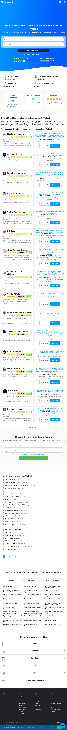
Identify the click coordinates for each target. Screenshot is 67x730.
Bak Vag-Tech (9, 521)
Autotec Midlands (10, 507)
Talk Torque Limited (15, 193)
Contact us (5, 701)
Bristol (36, 703)
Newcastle (37, 705)
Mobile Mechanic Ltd (16, 134)
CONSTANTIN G (9, 535)
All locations (38, 709)
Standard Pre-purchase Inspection (54, 300)
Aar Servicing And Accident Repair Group (16, 485)
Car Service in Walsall (30, 586)
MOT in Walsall (7, 586)
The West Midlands (23, 115)
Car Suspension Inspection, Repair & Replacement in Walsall (33, 612)
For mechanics (22, 705)
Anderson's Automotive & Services (15, 491)
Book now (55, 145)
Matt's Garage (14, 390)
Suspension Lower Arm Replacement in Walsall (10, 612)
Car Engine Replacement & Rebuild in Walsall (52, 586)
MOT (34, 665)
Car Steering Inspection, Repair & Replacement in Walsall (53, 603)
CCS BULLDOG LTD (10, 527)
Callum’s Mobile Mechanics (12, 541)
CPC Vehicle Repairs (11, 538)
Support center (6, 699)
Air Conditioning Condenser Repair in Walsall (11, 591)
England (16, 115)
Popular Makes (30, 580)
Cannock (47, 374)
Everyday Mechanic (15, 409)
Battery (52, 707)
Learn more (40, 727)
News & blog (22, 699)
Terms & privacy (23, 713)
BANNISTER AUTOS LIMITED (13, 518)
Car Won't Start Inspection (55, 356)
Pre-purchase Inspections (34, 680)
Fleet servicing (22, 703)
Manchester (38, 699)
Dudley (48, 336)
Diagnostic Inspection (55, 141)
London (37, 696)
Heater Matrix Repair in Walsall (12, 594)
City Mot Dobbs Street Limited (13, 546)
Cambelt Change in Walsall (11, 603)
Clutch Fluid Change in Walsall (32, 620)
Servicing (34, 658)
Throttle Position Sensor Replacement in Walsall (31, 591)
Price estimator (22, 709)
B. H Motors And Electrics (18, 331)
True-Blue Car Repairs (17, 250)
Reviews (24, 58)
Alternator (53, 711)
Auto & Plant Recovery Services (14, 496)
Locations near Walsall (52, 580)
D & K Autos (12, 231)
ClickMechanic (4, 115)
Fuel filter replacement (55, 181)
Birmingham (48, 297)
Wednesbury (46, 178)
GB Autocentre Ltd (15, 368)
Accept (59, 727)
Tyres (34, 673)
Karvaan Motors (14, 351)
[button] (64, 2)
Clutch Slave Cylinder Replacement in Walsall (10, 608)
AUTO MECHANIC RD (11, 482)
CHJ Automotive (9, 532)
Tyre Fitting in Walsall (50, 620)
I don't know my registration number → (33, 54)
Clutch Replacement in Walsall (53, 624)
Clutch (52, 705)
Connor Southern (10, 549)
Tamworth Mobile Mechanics (19, 312)
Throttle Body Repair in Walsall (53, 599)
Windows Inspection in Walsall (32, 616)
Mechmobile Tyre (14, 154)
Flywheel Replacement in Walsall (12, 616)
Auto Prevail (8, 499)
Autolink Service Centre (11, 502)
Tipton (18, 527)
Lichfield (27, 491)
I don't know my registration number (33, 454)
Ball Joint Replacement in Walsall (12, 599)
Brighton (37, 707)
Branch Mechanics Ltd (17, 173)
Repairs (34, 643)
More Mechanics (33, 427)
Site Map (5, 724)
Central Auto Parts (10, 543)
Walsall (30, 115)
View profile (44, 146)
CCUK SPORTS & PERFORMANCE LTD (16, 530)
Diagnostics (34, 651)
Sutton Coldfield (47, 233)
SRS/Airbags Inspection (54, 396)
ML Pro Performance (16, 212)
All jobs (53, 713)
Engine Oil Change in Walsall (52, 590)
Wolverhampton (46, 277)
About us (21, 696)
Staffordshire (46, 394)
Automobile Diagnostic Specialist (14, 505)
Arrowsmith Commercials (12, 493)
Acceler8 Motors (14, 294)
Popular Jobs (11, 580)
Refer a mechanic (23, 707)
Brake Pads (54, 701)
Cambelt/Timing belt (56, 703)
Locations (11, 115)
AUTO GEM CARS (10, 480)
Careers (21, 711)
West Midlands (46, 315)
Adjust (54, 728)
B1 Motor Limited (9, 516)
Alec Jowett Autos (10, 488)
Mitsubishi (41, 141)
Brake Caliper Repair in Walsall (32, 607)
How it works (6, 696)
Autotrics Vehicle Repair (12, 510)
